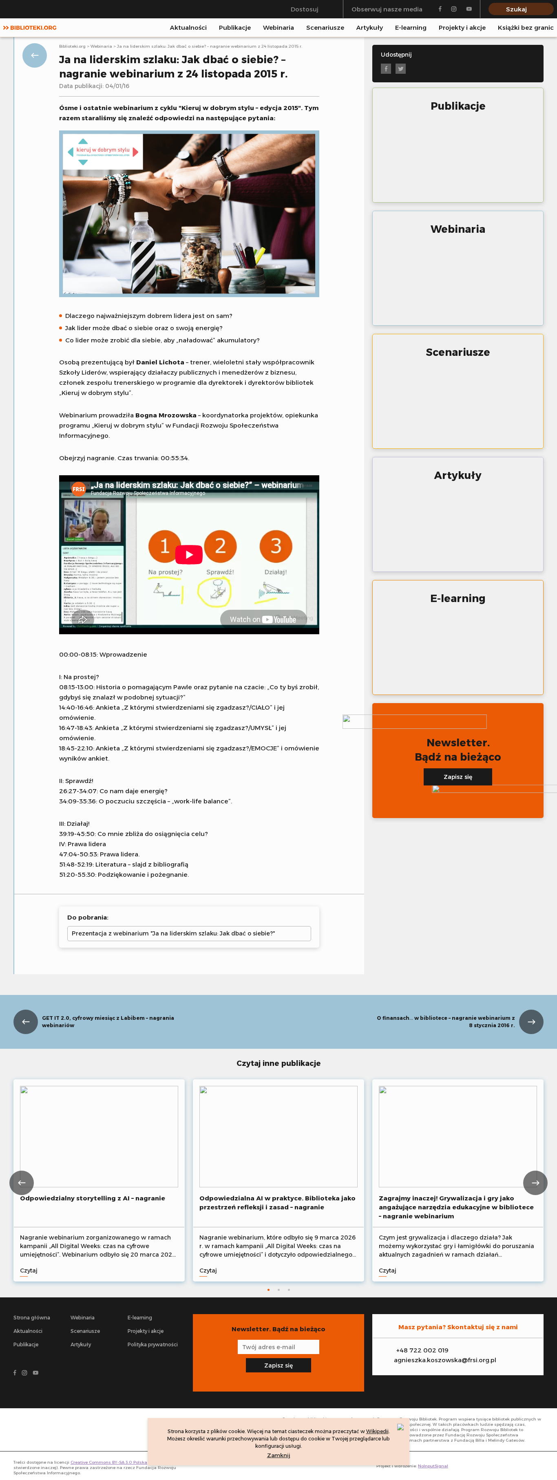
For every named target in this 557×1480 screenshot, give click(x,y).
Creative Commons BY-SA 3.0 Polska (109, 1462)
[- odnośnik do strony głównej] (52, 1429)
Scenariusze (325, 27)
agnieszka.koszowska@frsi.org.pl (445, 1360)
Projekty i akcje (462, 27)
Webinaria (278, 27)
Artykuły (369, 27)
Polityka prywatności (153, 1344)
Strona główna (31, 1318)
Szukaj (516, 9)
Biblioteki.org (72, 46)
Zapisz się (458, 777)
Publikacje (235, 27)
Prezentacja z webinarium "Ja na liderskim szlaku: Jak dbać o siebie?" (173, 933)
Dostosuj (304, 9)
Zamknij (278, 1455)
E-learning (411, 27)
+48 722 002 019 (422, 1350)
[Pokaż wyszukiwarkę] (551, 27)
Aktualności (188, 27)
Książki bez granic (526, 27)
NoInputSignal (433, 1466)
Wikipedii (377, 1431)
